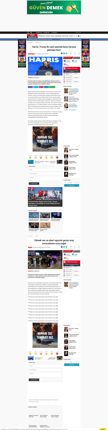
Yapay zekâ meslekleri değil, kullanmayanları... (47, 39)
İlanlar (80, 39)
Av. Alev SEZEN (72, 104)
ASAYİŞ (52, 36)
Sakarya (48, 247)
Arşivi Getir (71, 185)
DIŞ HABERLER (37, 42)
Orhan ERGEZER (72, 109)
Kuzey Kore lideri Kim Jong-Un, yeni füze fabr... (44, 220)
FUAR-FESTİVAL (65, 36)
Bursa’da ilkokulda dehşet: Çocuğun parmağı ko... (55, 417)
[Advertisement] (54, 23)
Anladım (103, 429)
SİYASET (71, 36)
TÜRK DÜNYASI (58, 36)
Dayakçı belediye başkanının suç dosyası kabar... (45, 427)
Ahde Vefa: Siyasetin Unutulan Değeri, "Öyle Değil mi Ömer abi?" (74, 100)
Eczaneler (71, 39)
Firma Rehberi (75, 39)
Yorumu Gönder (34, 183)
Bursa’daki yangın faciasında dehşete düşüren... (33, 427)
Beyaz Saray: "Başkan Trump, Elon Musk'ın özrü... (55, 220)
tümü (78, 145)
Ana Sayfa (31, 42)
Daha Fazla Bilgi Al (64, 429)
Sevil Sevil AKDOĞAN (73, 88)
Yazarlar (62, 39)
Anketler (66, 39)
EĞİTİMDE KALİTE (42, 36)
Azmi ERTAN (71, 97)
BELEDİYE (48, 36)
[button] (79, 86)
